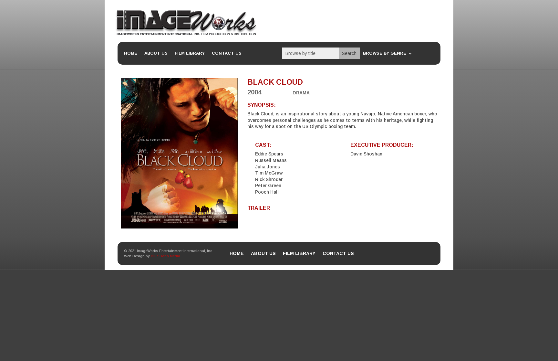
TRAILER (258, 208)
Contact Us (227, 53)
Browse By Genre (384, 53)
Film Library (190, 53)
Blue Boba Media (165, 256)
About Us (156, 53)
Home (130, 53)
